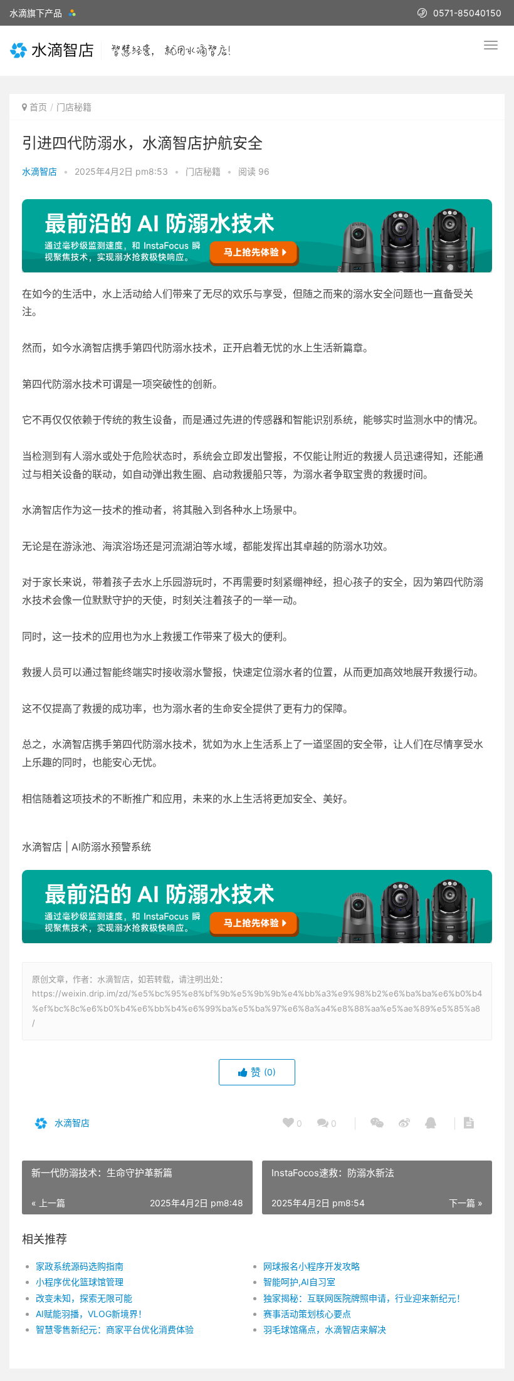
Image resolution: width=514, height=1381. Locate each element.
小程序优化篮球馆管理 (79, 1281)
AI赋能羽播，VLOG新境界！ (91, 1313)
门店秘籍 (74, 106)
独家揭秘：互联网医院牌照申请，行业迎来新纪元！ (364, 1298)
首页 (38, 106)
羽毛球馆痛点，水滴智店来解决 (324, 1329)
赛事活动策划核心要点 (307, 1313)
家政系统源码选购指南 (79, 1266)
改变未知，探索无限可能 (84, 1298)
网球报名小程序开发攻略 (311, 1266)
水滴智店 (39, 171)
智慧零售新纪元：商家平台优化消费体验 (115, 1329)
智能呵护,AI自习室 (299, 1281)
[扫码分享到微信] (377, 1123)
